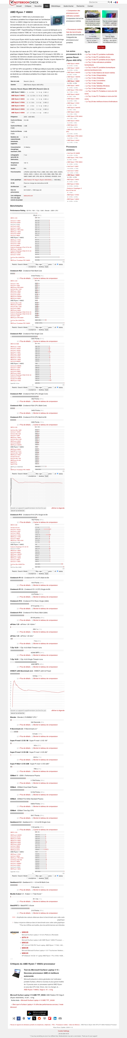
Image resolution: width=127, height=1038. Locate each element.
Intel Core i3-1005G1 (16, 865)
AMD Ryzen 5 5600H (16, 310)
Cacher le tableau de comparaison (45, 278)
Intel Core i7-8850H (15, 538)
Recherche (80, 6)
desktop (41, 267)
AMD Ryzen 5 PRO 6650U (17, 287)
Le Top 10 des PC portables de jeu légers (100, 59)
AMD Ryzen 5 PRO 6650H (17, 317)
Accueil (19, 6)
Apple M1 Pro (14, 462)
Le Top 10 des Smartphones (96, 88)
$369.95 (25, 932)
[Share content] (14, 1018)
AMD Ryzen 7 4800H (16, 359)
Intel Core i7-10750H (15, 254)
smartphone (32, 267)
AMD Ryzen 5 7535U (73, 184)
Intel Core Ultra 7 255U (16, 453)
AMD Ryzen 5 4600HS (16, 835)
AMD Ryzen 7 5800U (16, 291)
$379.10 (25, 937)
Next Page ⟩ (101, 47)
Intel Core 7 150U (15, 283)
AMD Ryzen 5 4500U (18, 109)
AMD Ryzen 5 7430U (16, 380)
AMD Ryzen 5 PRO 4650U (74, 116)
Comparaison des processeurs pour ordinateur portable (73, 13)
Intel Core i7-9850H (15, 235)
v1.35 (11, 959)
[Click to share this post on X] (34, 1018)
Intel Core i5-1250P (15, 226)
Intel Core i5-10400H (15, 222)
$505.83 (25, 942)
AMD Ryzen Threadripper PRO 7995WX (20, 260)
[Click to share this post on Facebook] (18, 1018)
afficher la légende (57, 508)
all (55, 264)
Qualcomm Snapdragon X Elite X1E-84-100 (21, 312)
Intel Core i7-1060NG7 (16, 863)
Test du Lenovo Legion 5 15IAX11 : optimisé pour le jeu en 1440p (110, 23)
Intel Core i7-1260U (72, 166)
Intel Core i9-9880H (15, 245)
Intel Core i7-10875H (15, 348)
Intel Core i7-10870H (15, 350)
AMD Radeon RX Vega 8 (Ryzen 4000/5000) (38, 180)
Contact (90, 6)
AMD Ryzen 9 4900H (16, 373)
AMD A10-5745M (15, 344)
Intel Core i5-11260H (15, 293)
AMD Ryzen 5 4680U (18, 99)
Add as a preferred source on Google (39, 1013)
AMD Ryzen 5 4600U (18, 106)
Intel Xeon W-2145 (15, 456)
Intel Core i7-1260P (15, 315)
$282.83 (25, 953)
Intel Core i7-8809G (15, 533)
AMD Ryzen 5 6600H (16, 441)
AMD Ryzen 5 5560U (16, 252)
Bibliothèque (55, 6)
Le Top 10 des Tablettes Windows (98, 86)
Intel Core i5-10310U (15, 837)
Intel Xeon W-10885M (16, 378)
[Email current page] (60, 1018)
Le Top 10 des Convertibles (95, 80)
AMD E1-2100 (14, 218)
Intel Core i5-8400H (15, 848)
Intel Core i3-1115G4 (16, 377)
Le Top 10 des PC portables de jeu (98, 57)
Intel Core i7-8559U (15, 559)
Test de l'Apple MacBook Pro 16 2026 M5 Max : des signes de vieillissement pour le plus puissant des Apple (110, 39)
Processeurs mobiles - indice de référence (68, 1025)
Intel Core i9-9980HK (16, 361)
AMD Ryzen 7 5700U (16, 240)
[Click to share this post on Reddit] (39, 1018)
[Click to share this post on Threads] (24, 1018)
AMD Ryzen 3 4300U (18, 113)
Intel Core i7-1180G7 (16, 220)
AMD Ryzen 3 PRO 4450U (74, 136)
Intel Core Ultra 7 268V (16, 430)
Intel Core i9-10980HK (16, 366)
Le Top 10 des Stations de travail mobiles (100, 73)
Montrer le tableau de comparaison (45, 401)
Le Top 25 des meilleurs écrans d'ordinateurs (101, 101)
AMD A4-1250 (14, 427)
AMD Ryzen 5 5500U (16, 838)
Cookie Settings (63, 1031)
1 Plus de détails (24, 278)
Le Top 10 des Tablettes (94, 83)
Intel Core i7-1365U (15, 285)
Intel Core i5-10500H (15, 233)
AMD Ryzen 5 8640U (16, 449)
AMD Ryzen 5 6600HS (16, 296)
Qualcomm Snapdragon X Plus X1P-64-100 (21, 247)
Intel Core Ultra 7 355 (16, 458)
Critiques (28, 6)
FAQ (46, 6)
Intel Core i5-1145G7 (16, 242)
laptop (60, 264)
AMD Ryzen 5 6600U (16, 298)
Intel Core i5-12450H (15, 294)
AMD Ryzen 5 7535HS (16, 304)
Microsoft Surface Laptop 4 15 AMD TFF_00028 (38, 1000)
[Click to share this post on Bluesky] (29, 1018)
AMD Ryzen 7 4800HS (16, 249)
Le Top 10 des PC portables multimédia (100, 54)
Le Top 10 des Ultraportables (96, 75)
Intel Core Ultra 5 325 (16, 434)
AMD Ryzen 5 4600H (16, 844)
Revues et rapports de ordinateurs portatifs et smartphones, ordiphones (30, 1025)
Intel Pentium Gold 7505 (16, 860)
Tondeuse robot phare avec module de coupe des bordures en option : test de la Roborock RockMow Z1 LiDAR (92, 22)
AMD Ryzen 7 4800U (18, 95)
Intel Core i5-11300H (15, 243)
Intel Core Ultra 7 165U (16, 306)
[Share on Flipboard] (50, 1018)
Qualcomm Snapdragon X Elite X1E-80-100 (21, 314)
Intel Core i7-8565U (15, 856)
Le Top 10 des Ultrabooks (95, 78)
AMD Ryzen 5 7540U (16, 454)
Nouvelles (38, 6)
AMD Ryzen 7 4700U (18, 102)
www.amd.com (28, 196)
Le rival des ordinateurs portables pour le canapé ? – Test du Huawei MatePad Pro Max (92, 39)
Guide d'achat (68, 6)
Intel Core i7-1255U (72, 171)
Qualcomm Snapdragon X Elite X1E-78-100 (21, 251)
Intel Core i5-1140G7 (16, 356)
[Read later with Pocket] (44, 1018)
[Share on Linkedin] (55, 1018)
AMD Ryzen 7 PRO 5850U (74, 162)
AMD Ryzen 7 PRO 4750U (17, 230)
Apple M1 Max (14, 464)
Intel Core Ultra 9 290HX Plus (18, 257)
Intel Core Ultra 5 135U (16, 303)
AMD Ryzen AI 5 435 (16, 460)
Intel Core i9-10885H (15, 308)
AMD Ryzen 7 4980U (73, 81)
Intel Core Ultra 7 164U (16, 289)
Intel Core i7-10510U (15, 529)
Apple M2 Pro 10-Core (16, 451)
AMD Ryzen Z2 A (72, 125)
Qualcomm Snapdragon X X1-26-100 (19, 547)
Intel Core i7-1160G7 (16, 228)
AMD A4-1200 (14, 525)
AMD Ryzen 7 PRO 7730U (74, 157)
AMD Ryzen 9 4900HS (73, 72)
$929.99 (25, 948)
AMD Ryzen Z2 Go (15, 369)
